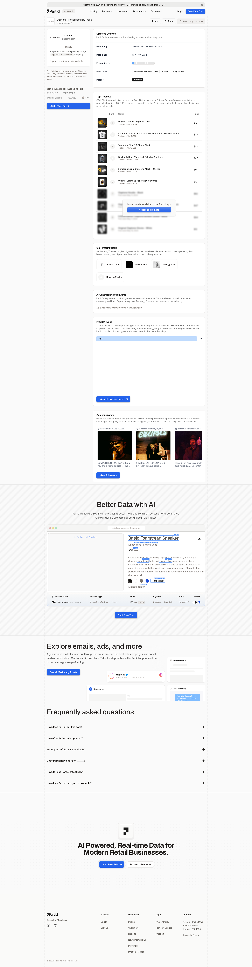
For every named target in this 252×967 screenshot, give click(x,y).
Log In (104, 922)
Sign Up (105, 928)
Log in (180, 11)
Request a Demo (139, 864)
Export (155, 21)
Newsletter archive (137, 940)
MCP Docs (133, 946)
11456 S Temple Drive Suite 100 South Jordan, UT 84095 (193, 925)
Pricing (93, 11)
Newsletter (122, 11)
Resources (138, 11)
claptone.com (63, 23)
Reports (106, 11)
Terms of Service (164, 928)
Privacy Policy (162, 922)
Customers (156, 11)
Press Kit (160, 934)
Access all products (149, 210)
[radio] (130, 581)
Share (171, 21)
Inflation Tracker (136, 952)
